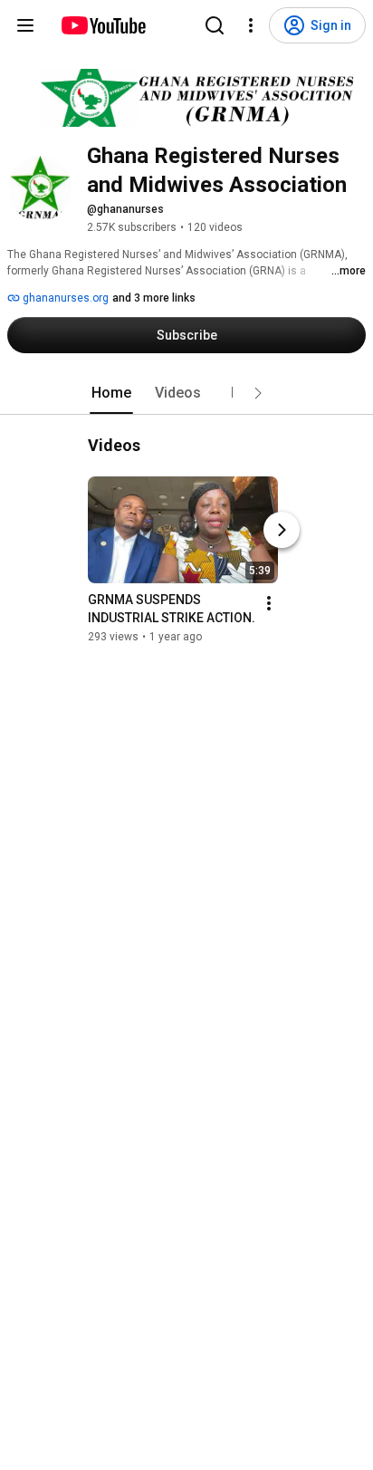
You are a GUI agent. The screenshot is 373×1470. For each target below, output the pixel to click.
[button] (258, 393)
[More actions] (269, 603)
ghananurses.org (64, 298)
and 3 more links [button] (154, 298)
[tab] (111, 393)
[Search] (214, 25)
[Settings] (251, 25)
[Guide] (25, 25)
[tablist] (186, 393)
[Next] (281, 530)
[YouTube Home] (102, 25)
